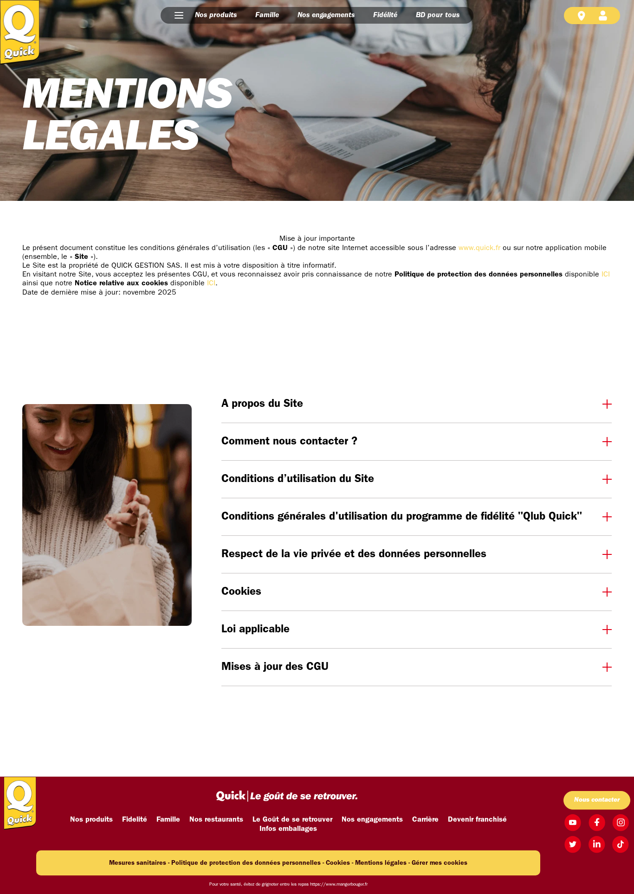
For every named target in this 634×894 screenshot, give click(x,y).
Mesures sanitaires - (139, 863)
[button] (179, 15)
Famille (267, 15)
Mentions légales (381, 863)
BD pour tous (437, 15)
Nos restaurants (216, 819)
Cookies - (339, 863)
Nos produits (216, 15)
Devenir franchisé (477, 819)
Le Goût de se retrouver (292, 819)
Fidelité (134, 819)
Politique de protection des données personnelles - (247, 863)
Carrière (425, 819)
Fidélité (385, 15)
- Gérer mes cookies (437, 863)
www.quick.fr (479, 248)
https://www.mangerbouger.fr (339, 884)
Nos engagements (326, 15)
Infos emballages (288, 829)
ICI (606, 274)
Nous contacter (597, 800)
